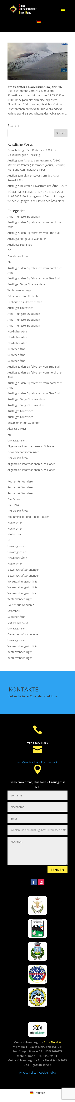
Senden (57, 870)
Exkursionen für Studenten (24, 296)
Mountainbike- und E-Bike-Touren (28, 517)
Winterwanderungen (20, 290)
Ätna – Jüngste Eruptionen (24, 216)
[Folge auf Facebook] (34, 882)
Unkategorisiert (17, 440)
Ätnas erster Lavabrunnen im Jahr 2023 (36, 87)
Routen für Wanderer (21, 481)
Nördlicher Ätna (17, 331)
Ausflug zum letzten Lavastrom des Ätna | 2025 (38, 186)
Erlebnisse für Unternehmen (25, 302)
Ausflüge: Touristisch (20, 244)
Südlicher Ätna (16, 349)
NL (9, 540)
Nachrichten (15, 522)
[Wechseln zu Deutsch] (39, 21)
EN (9, 262)
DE (9, 250)
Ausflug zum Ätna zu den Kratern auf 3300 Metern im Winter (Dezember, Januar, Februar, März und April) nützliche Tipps (36, 165)
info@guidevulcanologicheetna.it (38, 762)
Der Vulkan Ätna (18, 256)
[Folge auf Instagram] (41, 882)
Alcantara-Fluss (17, 428)
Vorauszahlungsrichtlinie (22, 581)
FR (9, 434)
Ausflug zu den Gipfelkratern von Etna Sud (34, 233)
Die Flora (13, 505)
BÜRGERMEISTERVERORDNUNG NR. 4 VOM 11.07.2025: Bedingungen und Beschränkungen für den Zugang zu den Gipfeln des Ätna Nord (37, 196)
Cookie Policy (47, 1072)
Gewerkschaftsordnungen (23, 452)
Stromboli (14, 611)
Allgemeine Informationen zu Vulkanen (31, 446)
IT (9, 475)
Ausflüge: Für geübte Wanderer (27, 238)
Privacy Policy (28, 1072)
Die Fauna (14, 499)
